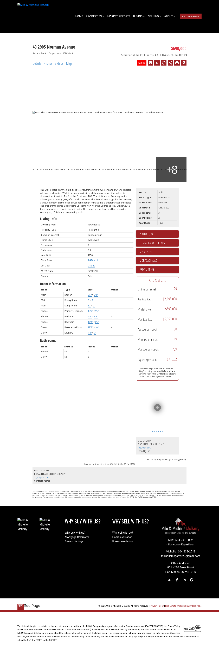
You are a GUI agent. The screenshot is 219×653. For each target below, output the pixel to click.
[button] (190, 16)
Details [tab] (37, 63)
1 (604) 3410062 (144, 447)
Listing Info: (48, 218)
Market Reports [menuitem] (118, 16)
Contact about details (152, 243)
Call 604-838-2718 (190, 16)
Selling (153, 16)
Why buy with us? (75, 532)
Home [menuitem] (79, 16)
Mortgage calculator (159, 260)
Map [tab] (69, 63)
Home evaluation (122, 537)
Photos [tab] (48, 63)
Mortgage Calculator (77, 537)
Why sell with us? (122, 532)
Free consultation (122, 541)
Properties (94, 16)
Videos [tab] (59, 63)
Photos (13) (146, 234)
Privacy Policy (157, 606)
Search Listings (74, 541)
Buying (138, 16)
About (168, 16)
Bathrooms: (48, 340)
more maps (157, 431)
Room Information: (53, 283)
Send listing (146, 252)
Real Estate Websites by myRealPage (183, 606)
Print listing (146, 269)
